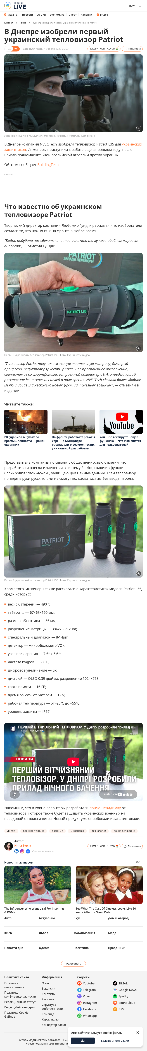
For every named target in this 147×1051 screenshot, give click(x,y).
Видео (104, 14)
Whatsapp (90, 1016)
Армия (41, 14)
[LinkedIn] (16, 851)
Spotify (123, 996)
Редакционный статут (20, 1002)
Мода (112, 933)
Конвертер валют (54, 1025)
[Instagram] (22, 851)
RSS (121, 1009)
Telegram (89, 990)
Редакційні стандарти (19, 1007)
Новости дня (13, 948)
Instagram (90, 1003)
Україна (13, 14)
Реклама (48, 999)
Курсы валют (51, 1019)
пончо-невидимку (105, 807)
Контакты (49, 994)
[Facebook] (28, 851)
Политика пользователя (14, 985)
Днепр (11, 830)
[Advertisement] (69, 185)
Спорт (73, 14)
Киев (8, 933)
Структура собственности (52, 1007)
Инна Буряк (22, 846)
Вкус (77, 918)
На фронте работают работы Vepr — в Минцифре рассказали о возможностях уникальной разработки (73, 442)
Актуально (47, 918)
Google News (128, 990)
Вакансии (49, 989)
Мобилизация (84, 933)
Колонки (86, 14)
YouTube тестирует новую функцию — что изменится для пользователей (120, 441)
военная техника (33, 830)
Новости (27, 14)
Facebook (89, 1009)
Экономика (57, 14)
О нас (46, 983)
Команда (48, 1014)
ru (131, 5)
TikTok (123, 983)
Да (83, 1041)
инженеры (77, 830)
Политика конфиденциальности (20, 994)
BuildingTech (48, 164)
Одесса (44, 948)
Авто (7, 918)
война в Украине (124, 830)
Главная (8, 22)
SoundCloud (127, 1003)
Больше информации (115, 1040)
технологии (99, 830)
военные (57, 830)
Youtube (88, 983)
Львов (43, 933)
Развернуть (73, 963)
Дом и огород (118, 918)
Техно (23, 22)
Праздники (116, 948)
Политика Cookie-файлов (16, 1015)
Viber (86, 996)
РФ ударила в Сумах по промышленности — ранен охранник (24, 441)
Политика (81, 948)
